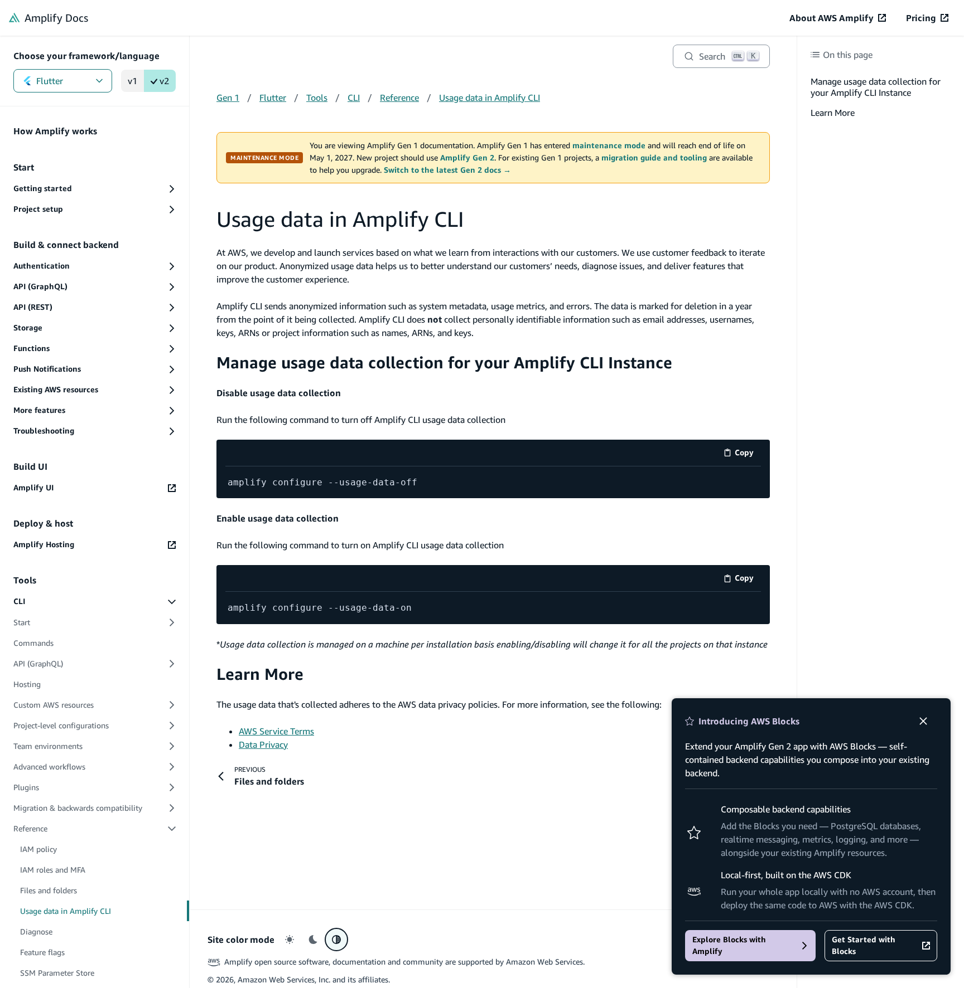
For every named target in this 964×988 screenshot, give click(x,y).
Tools (316, 97)
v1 (132, 80)
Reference (399, 97)
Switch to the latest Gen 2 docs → (447, 170)
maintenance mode (608, 145)
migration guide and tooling (654, 158)
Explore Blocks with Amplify (729, 945)
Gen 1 (227, 97)
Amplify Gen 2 (467, 158)
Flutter (49, 80)
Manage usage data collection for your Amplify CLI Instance (444, 362)
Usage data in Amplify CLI (489, 97)
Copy (748, 454)
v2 (164, 80)
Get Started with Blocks (863, 945)
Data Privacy (263, 744)
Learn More (259, 674)
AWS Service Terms (276, 731)
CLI (354, 97)
